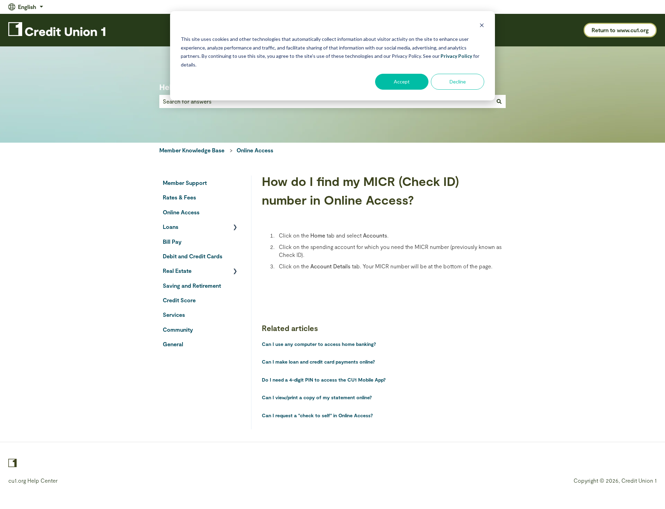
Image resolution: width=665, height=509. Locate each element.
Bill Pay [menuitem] (172, 241)
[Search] (499, 101)
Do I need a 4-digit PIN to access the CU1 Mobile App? (324, 380)
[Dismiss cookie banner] (481, 26)
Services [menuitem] (174, 314)
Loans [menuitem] (170, 226)
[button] (235, 227)
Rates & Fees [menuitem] (179, 197)
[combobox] (326, 101)
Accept (402, 81)
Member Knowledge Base (191, 150)
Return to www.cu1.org (620, 30)
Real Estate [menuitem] (177, 270)
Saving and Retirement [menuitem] (192, 285)
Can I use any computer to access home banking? (319, 344)
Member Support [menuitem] (185, 182)
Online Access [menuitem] (181, 212)
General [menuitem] (173, 344)
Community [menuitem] (178, 329)
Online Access (255, 150)
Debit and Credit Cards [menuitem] (192, 256)
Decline (458, 81)
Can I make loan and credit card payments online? (318, 362)
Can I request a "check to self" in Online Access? (317, 415)
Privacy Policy (456, 56)
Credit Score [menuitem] (179, 300)
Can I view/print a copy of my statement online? (317, 397)
